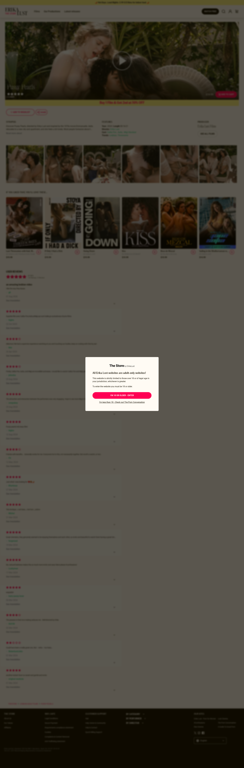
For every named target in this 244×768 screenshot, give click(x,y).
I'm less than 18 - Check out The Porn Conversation (122, 402)
